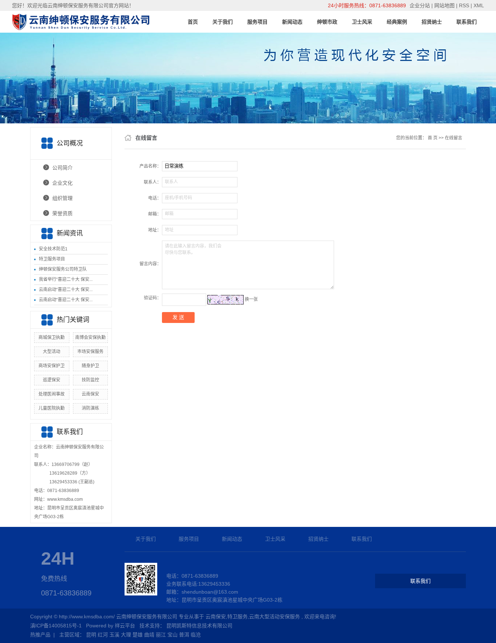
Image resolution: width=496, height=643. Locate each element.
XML (478, 5)
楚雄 (138, 635)
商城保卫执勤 (51, 337)
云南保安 (90, 394)
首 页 (433, 137)
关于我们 (222, 22)
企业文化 (62, 183)
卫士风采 (362, 22)
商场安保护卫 (51, 365)
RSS (464, 5)
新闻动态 (292, 22)
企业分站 (420, 5)
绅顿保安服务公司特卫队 (63, 269)
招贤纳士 (432, 22)
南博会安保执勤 (90, 337)
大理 (126, 635)
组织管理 (62, 198)
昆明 (91, 635)
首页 (193, 22)
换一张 (251, 299)
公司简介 (62, 168)
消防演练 (90, 408)
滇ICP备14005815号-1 (56, 625)
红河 (103, 635)
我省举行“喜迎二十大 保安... (66, 279)
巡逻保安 (51, 379)
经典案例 (397, 22)
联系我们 (466, 22)
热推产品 (40, 635)
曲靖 (149, 635)
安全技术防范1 (53, 248)
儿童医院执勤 (51, 408)
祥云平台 (125, 625)
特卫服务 (237, 616)
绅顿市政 (327, 22)
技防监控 (90, 379)
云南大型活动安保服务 (274, 616)
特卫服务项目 (52, 259)
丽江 (161, 635)
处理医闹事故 (51, 394)
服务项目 (257, 22)
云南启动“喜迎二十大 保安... (66, 289)
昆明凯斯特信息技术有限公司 (199, 625)
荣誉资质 (62, 213)
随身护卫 (90, 365)
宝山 (172, 635)
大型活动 (51, 351)
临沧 (196, 635)
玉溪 (114, 635)
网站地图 (445, 5)
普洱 (184, 635)
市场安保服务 (90, 351)
